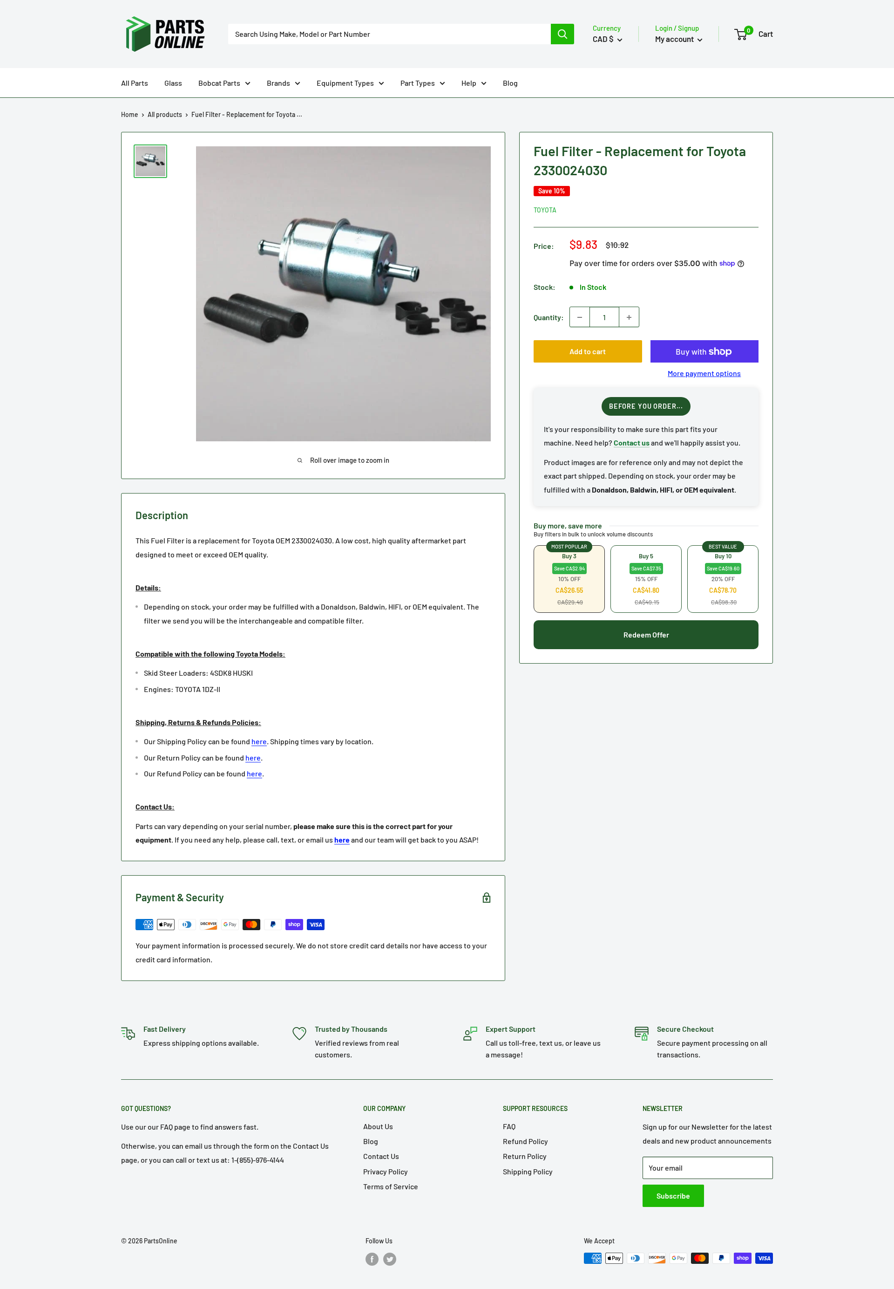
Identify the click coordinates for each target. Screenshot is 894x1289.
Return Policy (525, 1156)
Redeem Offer (646, 634)
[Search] (562, 34)
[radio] (569, 579)
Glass (173, 82)
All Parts (134, 82)
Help (468, 82)
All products (165, 114)
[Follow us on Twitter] (389, 1259)
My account (675, 38)
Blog (510, 82)
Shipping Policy (528, 1171)
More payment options (704, 373)
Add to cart (587, 351)
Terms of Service (390, 1186)
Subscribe (673, 1195)
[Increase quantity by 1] (629, 317)
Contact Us (381, 1156)
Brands (278, 82)
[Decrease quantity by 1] (579, 317)
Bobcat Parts (219, 82)
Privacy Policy (385, 1171)
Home (129, 114)
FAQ (509, 1126)
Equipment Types (345, 82)
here (259, 741)
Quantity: (549, 317)
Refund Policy (525, 1141)
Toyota (545, 210)
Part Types (417, 82)
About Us (378, 1126)
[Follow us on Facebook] (372, 1259)
